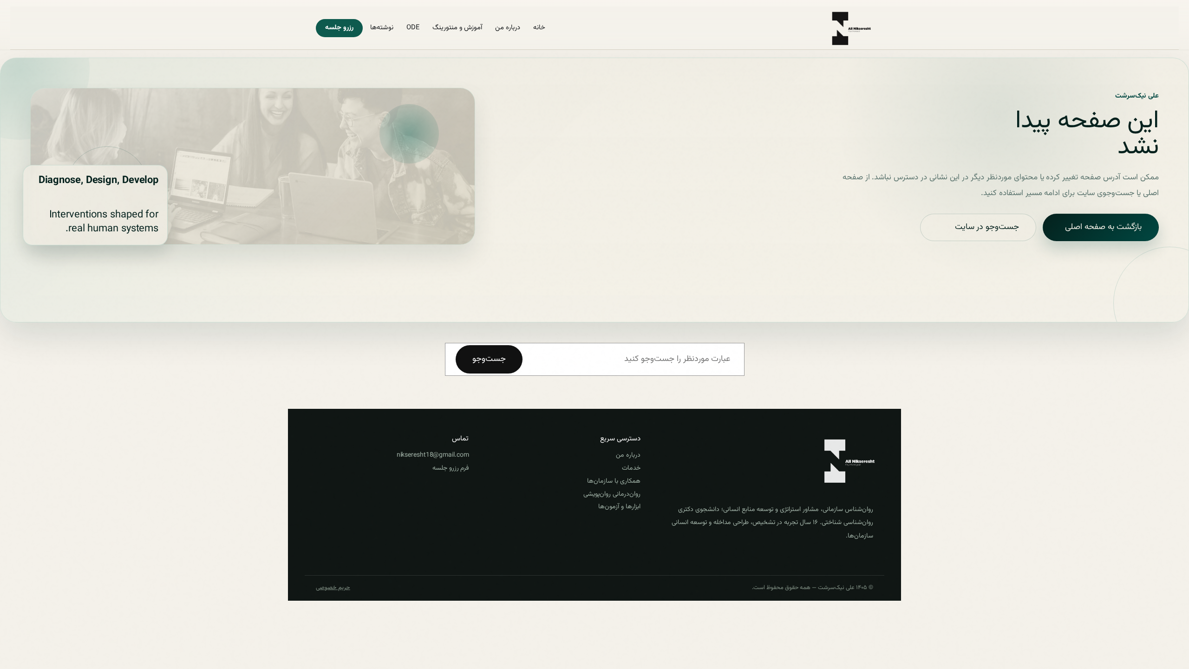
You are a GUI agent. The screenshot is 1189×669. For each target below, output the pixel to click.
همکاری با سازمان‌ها (613, 481)
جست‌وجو (489, 359)
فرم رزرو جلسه (450, 468)
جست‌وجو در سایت (987, 227)
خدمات (631, 468)
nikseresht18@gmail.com (433, 455)
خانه (539, 27)
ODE (412, 27)
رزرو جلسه (339, 27)
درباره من (507, 27)
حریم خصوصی (333, 588)
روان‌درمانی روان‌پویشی (611, 494)
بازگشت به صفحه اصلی (1103, 227)
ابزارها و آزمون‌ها (619, 507)
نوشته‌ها (381, 27)
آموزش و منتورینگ (457, 27)
